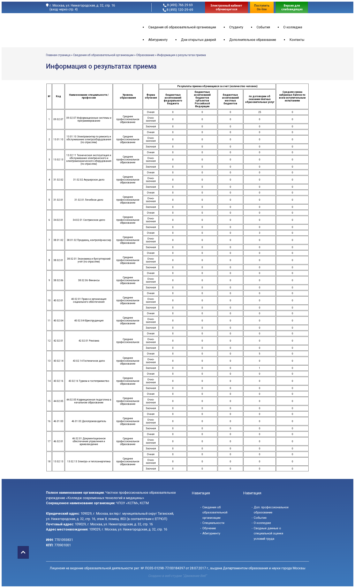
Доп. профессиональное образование (271, 509)
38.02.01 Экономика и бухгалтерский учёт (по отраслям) (89, 260)
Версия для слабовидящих (292, 7)
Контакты (296, 40)
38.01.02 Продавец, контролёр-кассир (89, 240)
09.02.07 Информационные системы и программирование (88, 119)
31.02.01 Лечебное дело (88, 199)
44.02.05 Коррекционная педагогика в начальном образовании (88, 401)
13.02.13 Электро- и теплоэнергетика (89, 461)
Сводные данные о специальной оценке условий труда (268, 533)
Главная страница (58, 55)
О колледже (292, 27)
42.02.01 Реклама (88, 340)
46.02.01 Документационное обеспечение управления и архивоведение (89, 441)
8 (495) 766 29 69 (180, 5)
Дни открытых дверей (198, 40)
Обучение (209, 528)
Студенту (236, 27)
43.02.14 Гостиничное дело (89, 360)
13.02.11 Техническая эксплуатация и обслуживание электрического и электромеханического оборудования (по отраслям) (88, 159)
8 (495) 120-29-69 (180, 10)
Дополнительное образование (252, 40)
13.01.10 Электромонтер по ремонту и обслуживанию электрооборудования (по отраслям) (88, 139)
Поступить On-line (261, 7)
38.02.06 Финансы (89, 280)
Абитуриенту (158, 40)
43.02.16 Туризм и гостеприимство (88, 381)
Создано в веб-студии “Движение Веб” (177, 576)
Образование (145, 55)
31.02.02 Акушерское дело (88, 179)
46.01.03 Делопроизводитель (88, 421)
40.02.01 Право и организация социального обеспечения (88, 300)
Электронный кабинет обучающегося (226, 7)
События (263, 27)
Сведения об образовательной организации (182, 27)
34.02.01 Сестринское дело (89, 220)
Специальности (213, 523)
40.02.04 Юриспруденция (89, 320)
